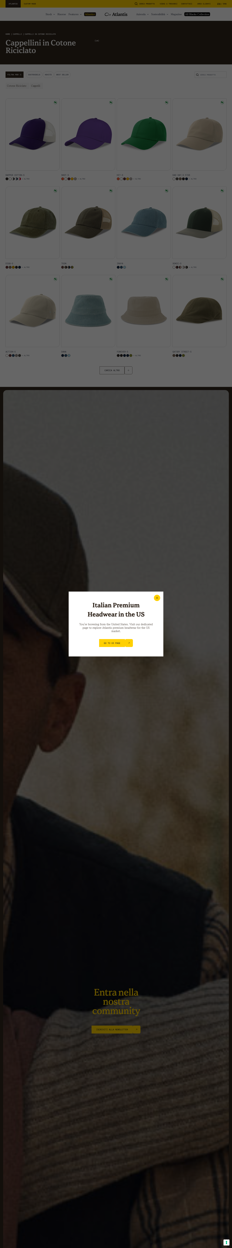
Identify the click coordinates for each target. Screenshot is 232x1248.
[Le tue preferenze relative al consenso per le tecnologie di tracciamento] (226, 1242)
